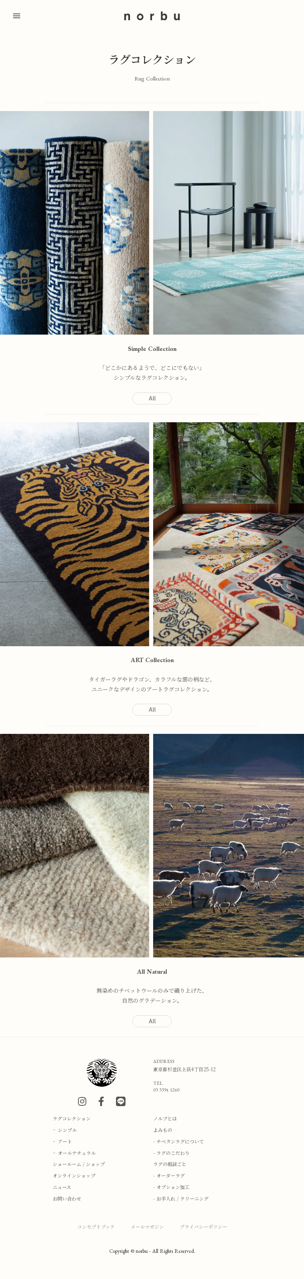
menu (16, 16)
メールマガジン (147, 1226)
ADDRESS (164, 1061)
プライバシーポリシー (203, 1226)
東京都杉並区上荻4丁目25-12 (184, 1069)
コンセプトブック (96, 1226)
